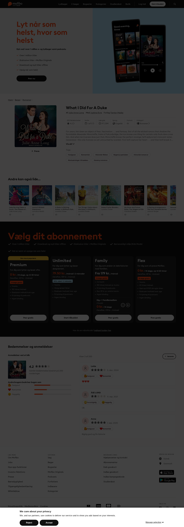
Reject (29, 523)
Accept (49, 523)
